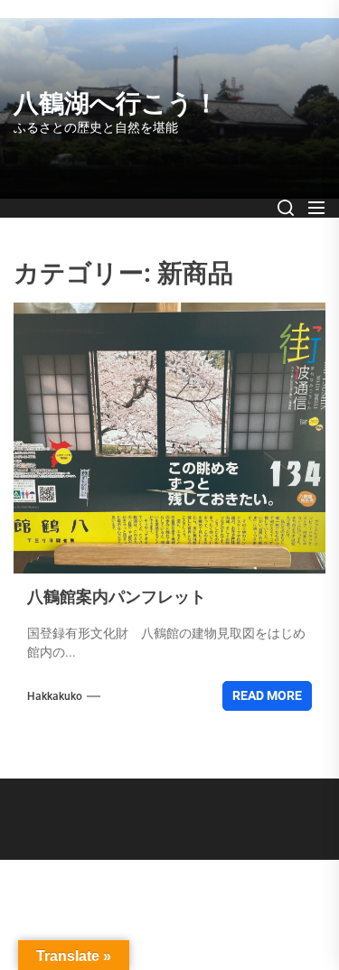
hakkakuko (54, 696)
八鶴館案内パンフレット (116, 596)
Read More (267, 695)
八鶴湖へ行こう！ (116, 103)
